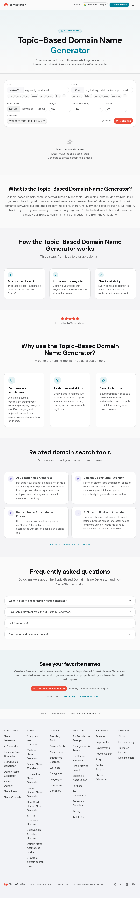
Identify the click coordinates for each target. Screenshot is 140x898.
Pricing (76, 811)
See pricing (69, 696)
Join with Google (96, 4)
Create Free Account (49, 688)
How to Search (104, 753)
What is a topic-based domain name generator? (38, 600)
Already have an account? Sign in (89, 688)
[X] (114, 884)
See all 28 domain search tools (68, 544)
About (121, 736)
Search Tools (57, 746)
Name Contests (12, 797)
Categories (56, 773)
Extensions (56, 784)
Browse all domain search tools (35, 861)
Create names (119, 4)
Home (43, 713)
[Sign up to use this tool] (70, 124)
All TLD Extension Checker (32, 820)
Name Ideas (10, 791)
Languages (56, 779)
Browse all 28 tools (88, 696)
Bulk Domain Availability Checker (34, 833)
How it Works (103, 747)
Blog (98, 759)
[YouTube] (133, 884)
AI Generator (11, 746)
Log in (77, 4)
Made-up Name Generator (32, 754)
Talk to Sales (80, 816)
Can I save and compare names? (28, 634)
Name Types (57, 751)
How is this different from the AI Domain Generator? (40, 611)
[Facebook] (121, 884)
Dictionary (55, 790)
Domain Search (57, 713)
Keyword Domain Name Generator (35, 792)
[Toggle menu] (133, 4)
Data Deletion (126, 757)
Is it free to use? (18, 623)
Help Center (102, 742)
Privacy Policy (126, 742)
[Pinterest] (127, 884)
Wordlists (55, 767)
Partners (77, 785)
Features (100, 736)
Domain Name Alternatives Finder (35, 847)
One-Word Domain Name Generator (35, 806)
